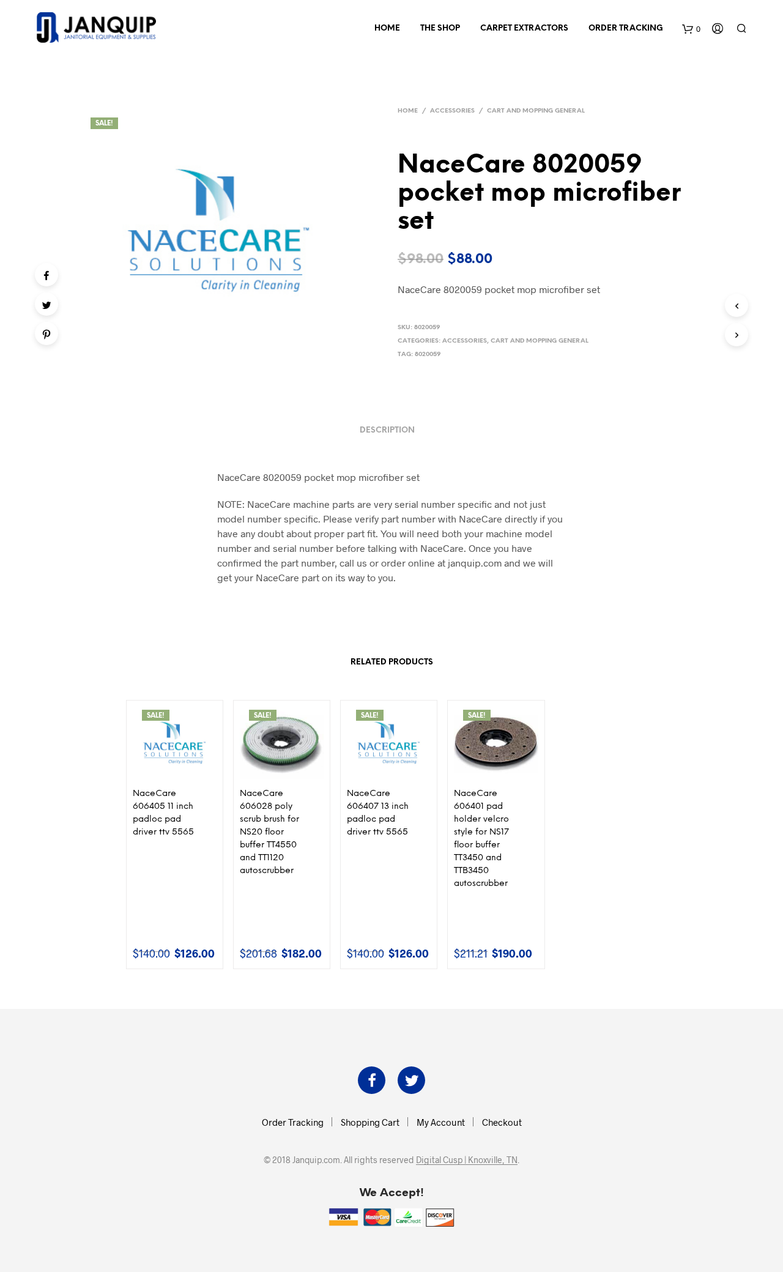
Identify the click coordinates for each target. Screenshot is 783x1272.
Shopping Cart (370, 1122)
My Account (441, 1122)
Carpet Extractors (524, 28)
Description (387, 430)
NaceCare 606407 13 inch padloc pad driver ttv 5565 (378, 813)
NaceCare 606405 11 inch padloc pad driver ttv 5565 (163, 813)
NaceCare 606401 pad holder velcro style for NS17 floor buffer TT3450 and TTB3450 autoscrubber (481, 838)
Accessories (452, 111)
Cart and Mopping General (536, 111)
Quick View (182, 772)
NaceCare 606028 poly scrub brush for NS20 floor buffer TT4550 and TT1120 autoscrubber (269, 832)
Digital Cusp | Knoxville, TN (467, 1160)
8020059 (428, 354)
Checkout (502, 1122)
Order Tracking (625, 28)
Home (387, 28)
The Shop (440, 28)
